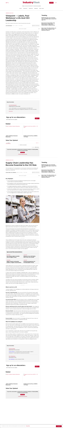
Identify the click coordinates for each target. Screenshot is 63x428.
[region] (22, 145)
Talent (20, 8)
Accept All (58, 426)
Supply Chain (41, 8)
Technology (25, 8)
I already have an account (22, 154)
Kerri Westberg (13, 172)
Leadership (36, 8)
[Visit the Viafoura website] (37, 147)
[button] (6, 2)
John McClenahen (9, 25)
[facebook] (19, 28)
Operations (31, 8)
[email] (25, 28)
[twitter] (22, 28)
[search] (8, 2)
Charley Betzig (8, 172)
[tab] (8, 143)
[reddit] (24, 28)
